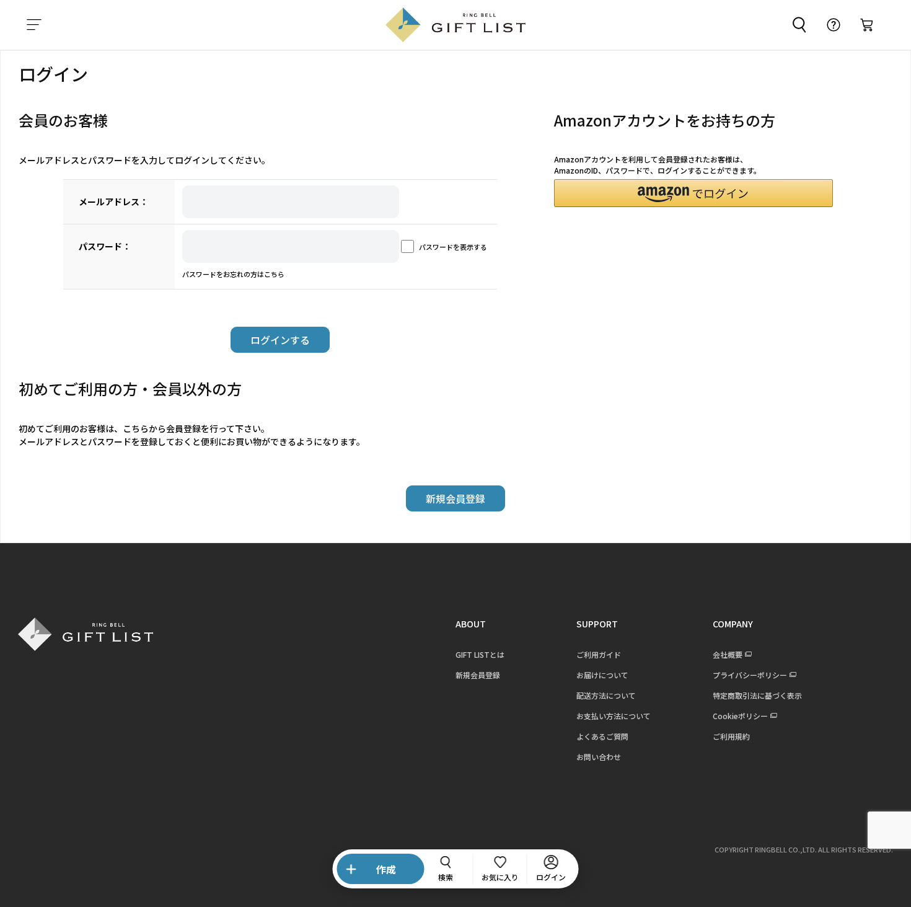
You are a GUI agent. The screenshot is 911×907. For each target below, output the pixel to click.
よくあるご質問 (602, 736)
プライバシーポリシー (750, 675)
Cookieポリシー (740, 715)
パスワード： (105, 246)
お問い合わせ (598, 756)
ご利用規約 (731, 736)
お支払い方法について (613, 715)
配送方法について (606, 695)
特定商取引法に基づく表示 (757, 695)
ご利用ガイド (598, 654)
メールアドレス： (113, 201)
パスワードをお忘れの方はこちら (233, 274)
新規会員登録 (477, 675)
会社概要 (727, 654)
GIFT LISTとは (479, 654)
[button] (693, 193)
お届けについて (602, 675)
